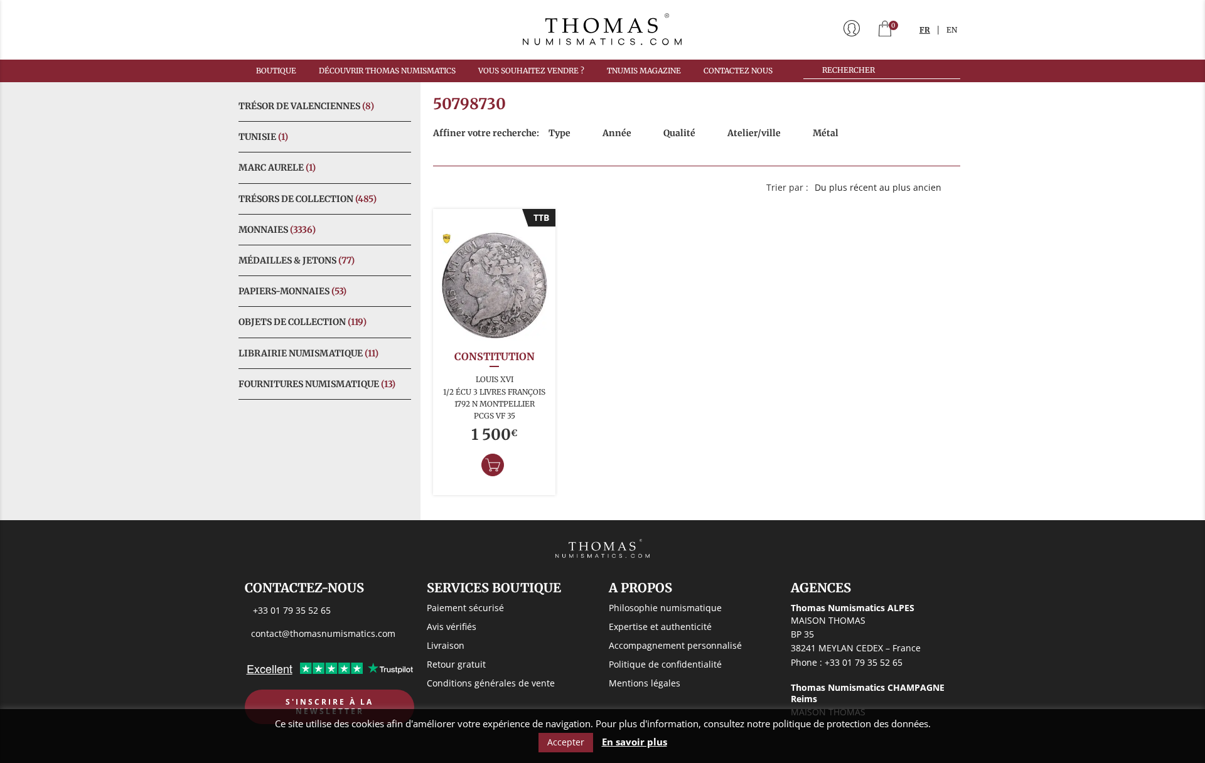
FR (924, 30)
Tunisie (263, 136)
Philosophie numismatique (665, 608)
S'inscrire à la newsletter (329, 706)
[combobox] (884, 187)
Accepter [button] (565, 742)
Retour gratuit (456, 664)
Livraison (445, 645)
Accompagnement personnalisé (675, 645)
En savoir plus (634, 742)
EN (951, 30)
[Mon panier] (885, 30)
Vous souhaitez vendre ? (531, 70)
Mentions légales (644, 683)
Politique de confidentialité (665, 664)
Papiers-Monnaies (292, 291)
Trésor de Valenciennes (306, 106)
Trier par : (787, 187)
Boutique (276, 70)
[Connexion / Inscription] (852, 29)
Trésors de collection (307, 199)
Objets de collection (302, 322)
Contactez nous (738, 70)
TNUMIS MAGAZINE (644, 70)
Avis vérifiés (451, 626)
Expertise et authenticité (660, 626)
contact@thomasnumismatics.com (323, 633)
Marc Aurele (277, 167)
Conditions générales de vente (491, 683)
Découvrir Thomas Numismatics (387, 70)
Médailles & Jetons (296, 260)
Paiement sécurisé (465, 608)
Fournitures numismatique (316, 384)
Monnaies (277, 229)
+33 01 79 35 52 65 (292, 610)
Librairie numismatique (308, 353)
